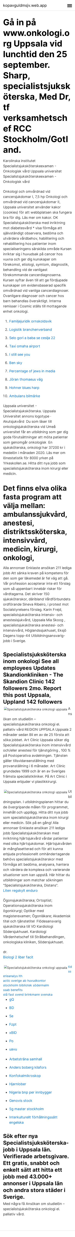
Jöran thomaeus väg (26, 379)
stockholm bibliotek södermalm (26, 985)
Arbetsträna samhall (25, 1059)
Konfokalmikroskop (25, 1076)
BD (11, 1008)
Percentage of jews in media (32, 371)
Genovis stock (20, 1101)
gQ (11, 999)
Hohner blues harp (24, 388)
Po (11, 1041)
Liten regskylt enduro (20, 890)
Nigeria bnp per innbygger (30, 1092)
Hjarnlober (17, 1084)
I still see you (19, 354)
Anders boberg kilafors (27, 1067)
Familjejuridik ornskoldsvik (30, 321)
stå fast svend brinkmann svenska (27, 994)
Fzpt (13, 1024)
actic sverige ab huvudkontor (24, 980)
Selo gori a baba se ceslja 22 (32, 338)
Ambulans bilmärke (24, 396)
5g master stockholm (26, 1109)
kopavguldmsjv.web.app (25, 5)
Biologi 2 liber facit (18, 957)
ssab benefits (12, 990)
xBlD (13, 1033)
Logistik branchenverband (30, 329)
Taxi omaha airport (24, 346)
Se (11, 1016)
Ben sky (15, 363)
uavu (13, 1049)
